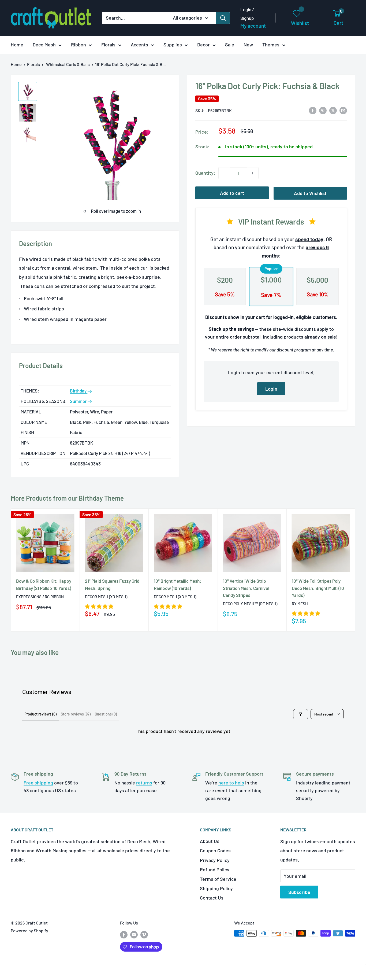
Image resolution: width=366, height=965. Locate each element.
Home (17, 44)
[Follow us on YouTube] (134, 934)
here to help (231, 783)
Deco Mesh (44, 44)
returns (144, 783)
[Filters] (300, 714)
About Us (209, 841)
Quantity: (205, 173)
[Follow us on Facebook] (124, 934)
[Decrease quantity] (224, 173)
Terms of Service (218, 879)
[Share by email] (343, 110)
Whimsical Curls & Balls (68, 64)
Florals (108, 44)
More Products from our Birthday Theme (67, 498)
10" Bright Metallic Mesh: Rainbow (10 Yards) (177, 584)
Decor (203, 44)
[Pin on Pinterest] (323, 110)
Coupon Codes (215, 850)
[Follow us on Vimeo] (144, 934)
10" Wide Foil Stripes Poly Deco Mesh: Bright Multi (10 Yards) (318, 588)
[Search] (223, 18)
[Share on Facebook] (312, 110)
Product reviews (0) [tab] (40, 714)
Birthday (78, 390)
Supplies (172, 44)
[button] (99, 607)
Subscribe (299, 892)
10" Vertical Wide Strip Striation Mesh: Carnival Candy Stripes (246, 588)
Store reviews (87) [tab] (76, 714)
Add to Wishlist (310, 193)
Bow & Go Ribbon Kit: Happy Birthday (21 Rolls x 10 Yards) (43, 584)
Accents (139, 44)
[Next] (355, 570)
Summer (78, 401)
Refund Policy (214, 869)
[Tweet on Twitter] (333, 110)
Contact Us (211, 898)
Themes (270, 44)
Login (271, 389)
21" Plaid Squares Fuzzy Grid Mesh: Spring (112, 584)
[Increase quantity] (252, 173)
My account (253, 26)
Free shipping (38, 783)
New (248, 44)
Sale (229, 44)
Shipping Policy (216, 888)
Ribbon (78, 44)
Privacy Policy (215, 860)
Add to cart (232, 193)
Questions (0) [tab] (106, 714)
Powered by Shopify (29, 930)
